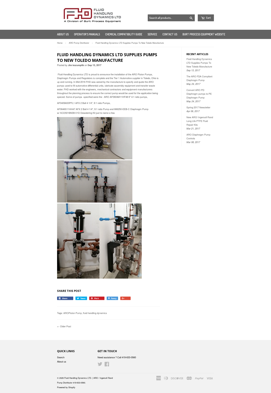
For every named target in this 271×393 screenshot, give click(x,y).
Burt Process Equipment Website (204, 34)
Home (59, 42)
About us (63, 34)
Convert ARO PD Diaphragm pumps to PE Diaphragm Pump (199, 93)
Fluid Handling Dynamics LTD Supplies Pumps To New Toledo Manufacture (199, 62)
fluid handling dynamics (95, 313)
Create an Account (205, 10)
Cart (208, 17)
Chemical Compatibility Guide (123, 34)
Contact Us (169, 34)
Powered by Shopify (66, 387)
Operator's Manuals (87, 34)
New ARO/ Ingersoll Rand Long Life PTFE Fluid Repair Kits (199, 121)
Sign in (188, 10)
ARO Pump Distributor (79, 42)
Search (60, 357)
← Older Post (64, 326)
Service (152, 34)
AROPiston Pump (72, 313)
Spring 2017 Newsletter (198, 107)
